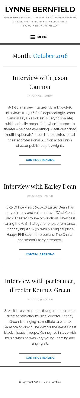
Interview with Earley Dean (40, 186)
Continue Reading (40, 160)
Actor (48, 96)
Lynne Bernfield (40, 9)
